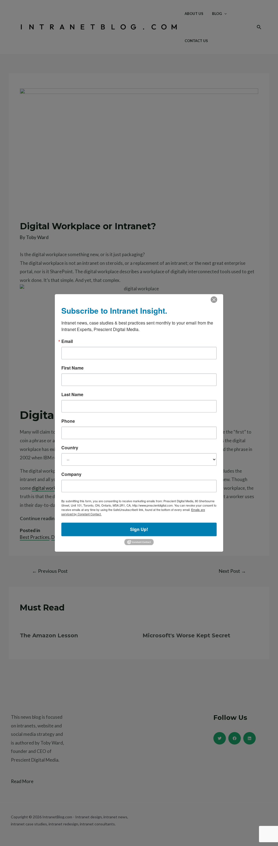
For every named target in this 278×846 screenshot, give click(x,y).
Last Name (72, 394)
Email (67, 341)
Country (69, 448)
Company (71, 474)
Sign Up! (139, 529)
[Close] (214, 299)
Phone (68, 421)
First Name (72, 368)
